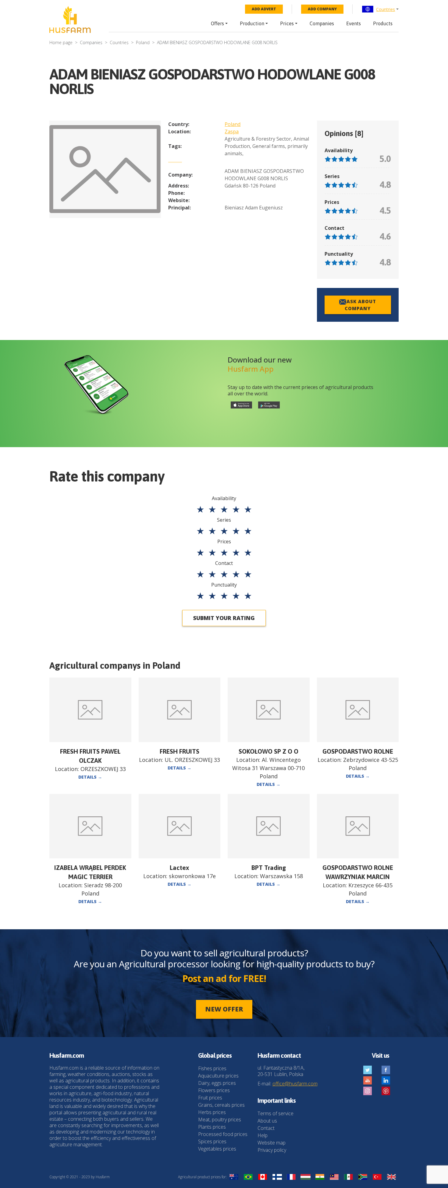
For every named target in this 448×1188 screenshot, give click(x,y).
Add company (322, 9)
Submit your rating (224, 618)
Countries (385, 9)
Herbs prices (212, 1112)
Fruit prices (210, 1097)
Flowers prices (214, 1090)
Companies (322, 23)
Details (90, 777)
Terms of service (275, 1113)
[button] (380, 9)
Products (383, 23)
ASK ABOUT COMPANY (360, 304)
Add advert (264, 9)
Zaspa (232, 131)
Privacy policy (272, 1150)
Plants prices (212, 1126)
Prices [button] (287, 23)
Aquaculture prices (218, 1075)
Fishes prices (212, 1068)
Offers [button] (217, 23)
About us (267, 1120)
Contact (266, 1128)
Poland (143, 42)
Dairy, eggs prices (217, 1083)
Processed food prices (222, 1134)
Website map (272, 1142)
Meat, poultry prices (219, 1119)
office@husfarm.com (295, 1083)
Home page (61, 42)
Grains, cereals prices (221, 1105)
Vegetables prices (217, 1148)
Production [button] (252, 23)
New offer (224, 1009)
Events (353, 23)
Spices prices (212, 1141)
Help (263, 1135)
